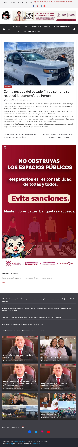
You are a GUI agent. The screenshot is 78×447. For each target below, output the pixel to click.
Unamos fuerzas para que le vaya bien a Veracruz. (18, 356)
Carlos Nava (27, 100)
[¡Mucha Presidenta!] (58, 405)
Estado (26, 26)
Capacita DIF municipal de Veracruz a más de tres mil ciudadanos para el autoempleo (31, 317)
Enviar (4, 282)
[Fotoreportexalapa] (4, 28)
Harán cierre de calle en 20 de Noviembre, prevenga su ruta (52, 2)
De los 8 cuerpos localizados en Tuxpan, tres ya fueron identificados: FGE (58, 135)
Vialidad (47, 26)
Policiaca (16, 26)
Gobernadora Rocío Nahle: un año (54, 357)
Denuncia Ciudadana (62, 26)
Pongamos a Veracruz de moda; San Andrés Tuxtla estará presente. (55, 384)
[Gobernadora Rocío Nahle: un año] (58, 348)
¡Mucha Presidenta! (48, 414)
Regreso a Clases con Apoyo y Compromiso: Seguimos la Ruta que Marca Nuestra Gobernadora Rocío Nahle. (20, 383)
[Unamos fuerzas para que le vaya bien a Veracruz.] (20, 348)
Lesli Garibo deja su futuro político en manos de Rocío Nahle (23, 331)
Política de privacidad (31, 31)
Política (16, 31)
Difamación (7, 414)
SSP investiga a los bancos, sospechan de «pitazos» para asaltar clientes (20, 135)
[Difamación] (20, 405)
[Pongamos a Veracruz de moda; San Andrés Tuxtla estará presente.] (58, 377)
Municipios (36, 26)
